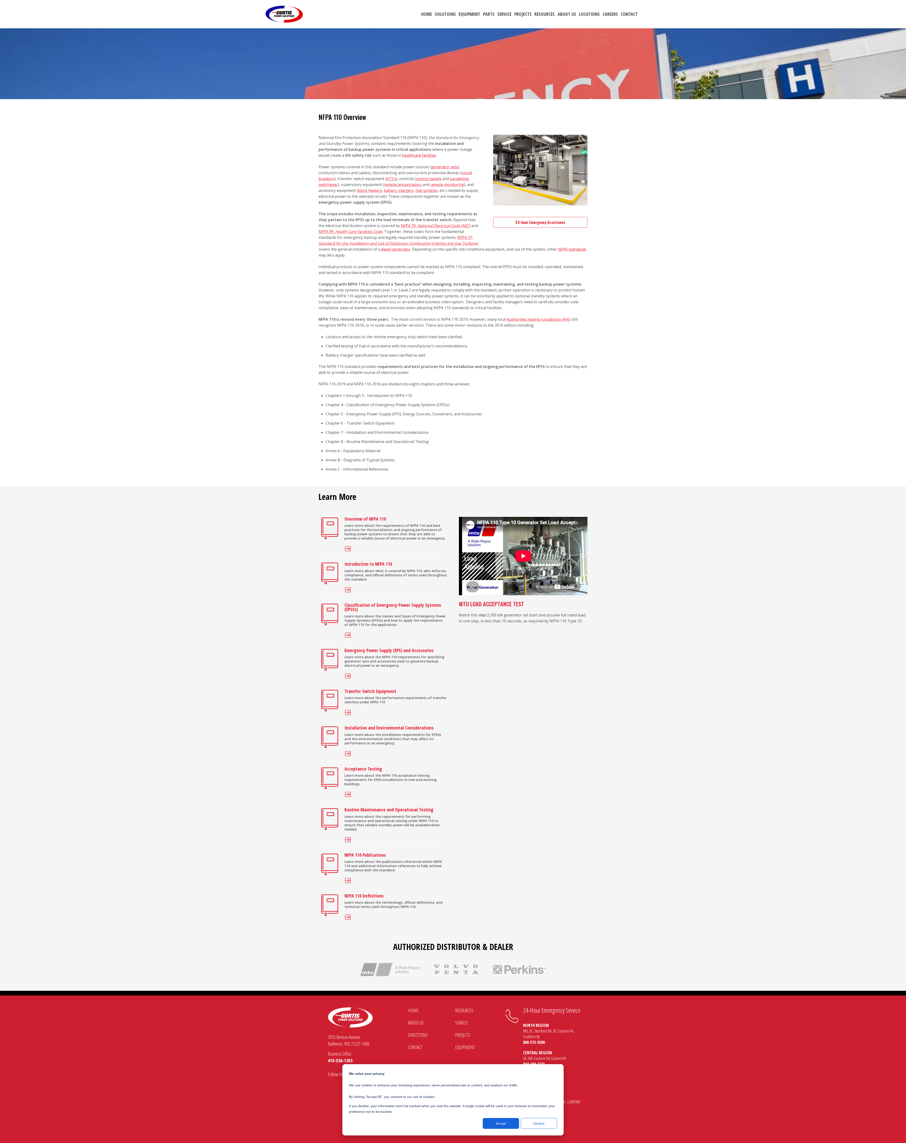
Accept (501, 1123)
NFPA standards (572, 249)
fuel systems (426, 190)
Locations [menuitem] (589, 14)
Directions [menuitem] (418, 1035)
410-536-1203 (340, 1060)
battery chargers (399, 190)
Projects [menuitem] (523, 14)
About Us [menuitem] (567, 14)
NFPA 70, (435, 225)
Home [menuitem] (426, 14)
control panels (428, 178)
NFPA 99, (350, 231)
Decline (539, 1123)
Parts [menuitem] (489, 14)
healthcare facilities (419, 155)
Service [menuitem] (504, 14)
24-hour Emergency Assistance (540, 222)
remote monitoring (447, 184)
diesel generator (395, 249)
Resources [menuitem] (544, 14)
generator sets (444, 166)
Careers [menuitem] (610, 14)
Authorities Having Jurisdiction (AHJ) (538, 319)
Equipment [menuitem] (469, 14)
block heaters (370, 190)
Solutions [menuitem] (445, 14)
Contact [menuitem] (629, 14)
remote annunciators (403, 184)
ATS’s (391, 178)
